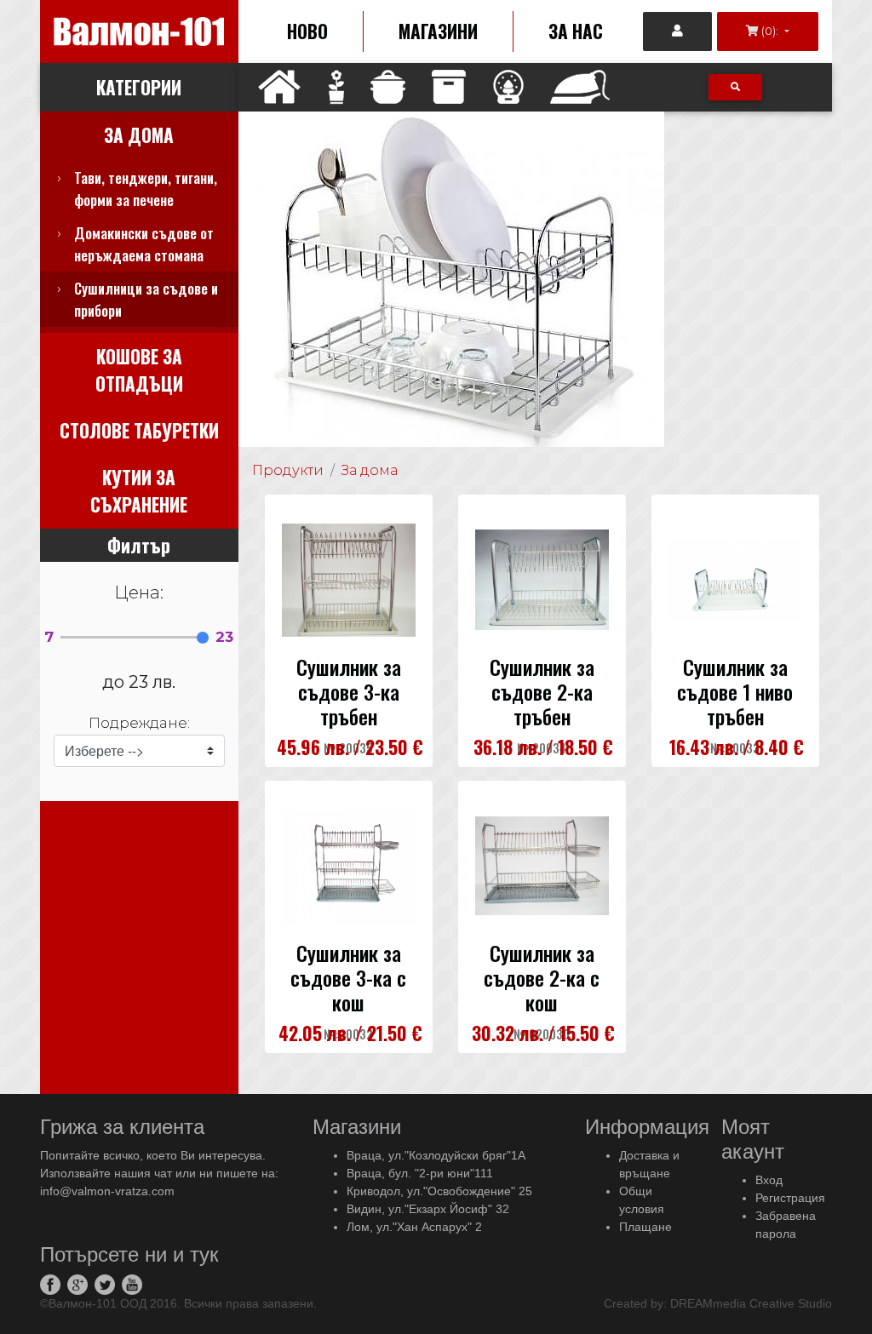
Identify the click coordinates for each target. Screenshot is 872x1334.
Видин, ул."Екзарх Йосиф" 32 (428, 1209)
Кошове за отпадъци (139, 370)
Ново (307, 31)
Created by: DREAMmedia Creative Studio (718, 1303)
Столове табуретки (139, 430)
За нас (575, 31)
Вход (769, 1180)
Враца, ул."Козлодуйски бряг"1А (436, 1155)
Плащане (645, 1227)
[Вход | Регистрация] (677, 31)
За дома (139, 135)
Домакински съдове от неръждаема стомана (144, 244)
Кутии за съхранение (138, 491)
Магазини (438, 31)
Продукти (288, 470)
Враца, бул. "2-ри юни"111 (420, 1173)
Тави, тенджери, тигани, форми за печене (145, 188)
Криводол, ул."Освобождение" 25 (439, 1191)
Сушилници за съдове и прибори (146, 299)
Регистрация (790, 1198)
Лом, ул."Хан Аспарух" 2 (414, 1227)
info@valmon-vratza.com (107, 1191)
